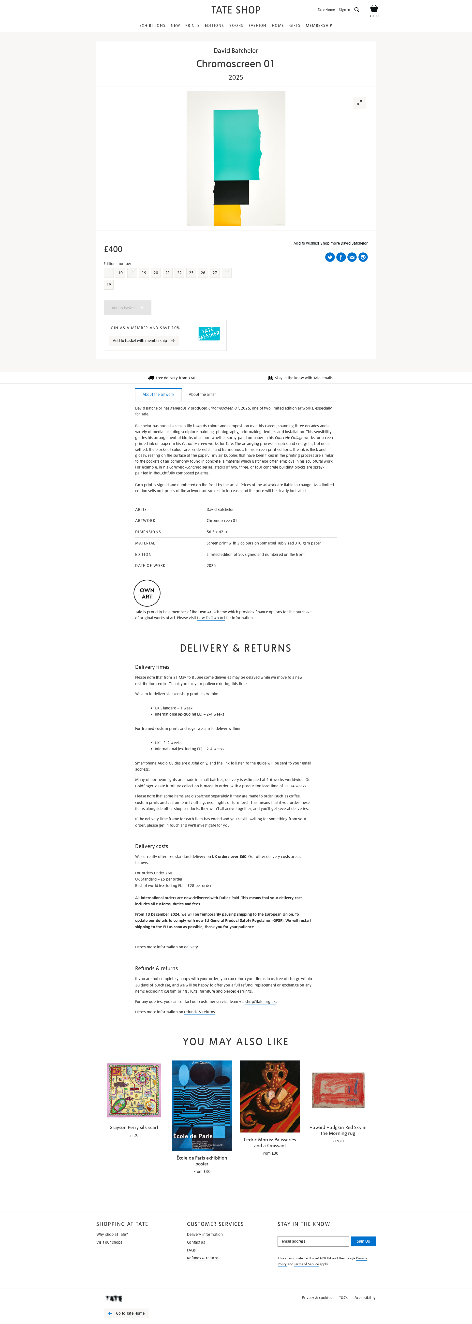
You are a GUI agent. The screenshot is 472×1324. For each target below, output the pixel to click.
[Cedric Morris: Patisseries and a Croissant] (270, 1097)
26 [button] (203, 272)
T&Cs (343, 1297)
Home (278, 25)
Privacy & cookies (317, 1297)
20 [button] (156, 272)
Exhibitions (152, 25)
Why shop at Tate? (112, 1234)
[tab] (158, 394)
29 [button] (108, 284)
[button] (356, 10)
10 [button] (120, 272)
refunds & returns (199, 1012)
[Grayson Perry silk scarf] (134, 1091)
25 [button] (191, 272)
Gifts (295, 25)
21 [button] (167, 272)
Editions (214, 25)
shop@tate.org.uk (260, 1001)
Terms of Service (306, 1264)
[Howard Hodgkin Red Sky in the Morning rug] (338, 1091)
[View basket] (374, 9)
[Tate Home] (135, 1299)
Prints (192, 25)
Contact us (196, 1242)
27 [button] (215, 272)
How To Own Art (211, 618)
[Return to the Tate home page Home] (236, 10)
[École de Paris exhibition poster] (202, 1106)
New (175, 25)
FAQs (191, 1250)
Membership (319, 25)
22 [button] (179, 272)
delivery (191, 947)
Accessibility (365, 1297)
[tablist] (236, 394)
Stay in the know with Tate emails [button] (304, 378)
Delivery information (205, 1234)
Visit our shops (109, 1242)
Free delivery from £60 (175, 378)
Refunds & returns (203, 1258)
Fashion (257, 25)
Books (236, 25)
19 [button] (144, 272)
